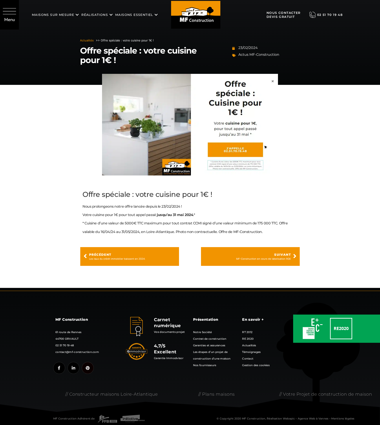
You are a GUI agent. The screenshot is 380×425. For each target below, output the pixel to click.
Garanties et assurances (209, 345)
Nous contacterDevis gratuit (284, 15)
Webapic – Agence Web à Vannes (306, 418)
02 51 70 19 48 (330, 15)
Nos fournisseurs (204, 365)
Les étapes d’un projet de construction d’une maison (212, 355)
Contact (247, 358)
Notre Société (202, 332)
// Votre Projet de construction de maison (325, 394)
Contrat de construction (210, 338)
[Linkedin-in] (73, 368)
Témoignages (251, 352)
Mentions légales (342, 418)
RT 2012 (247, 332)
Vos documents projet (169, 332)
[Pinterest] (88, 368)
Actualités (87, 40)
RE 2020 (248, 338)
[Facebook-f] (59, 368)
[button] (9, 14)
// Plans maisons (216, 394)
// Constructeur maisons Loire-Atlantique (111, 394)
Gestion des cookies (256, 365)
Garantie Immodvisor (168, 358)
